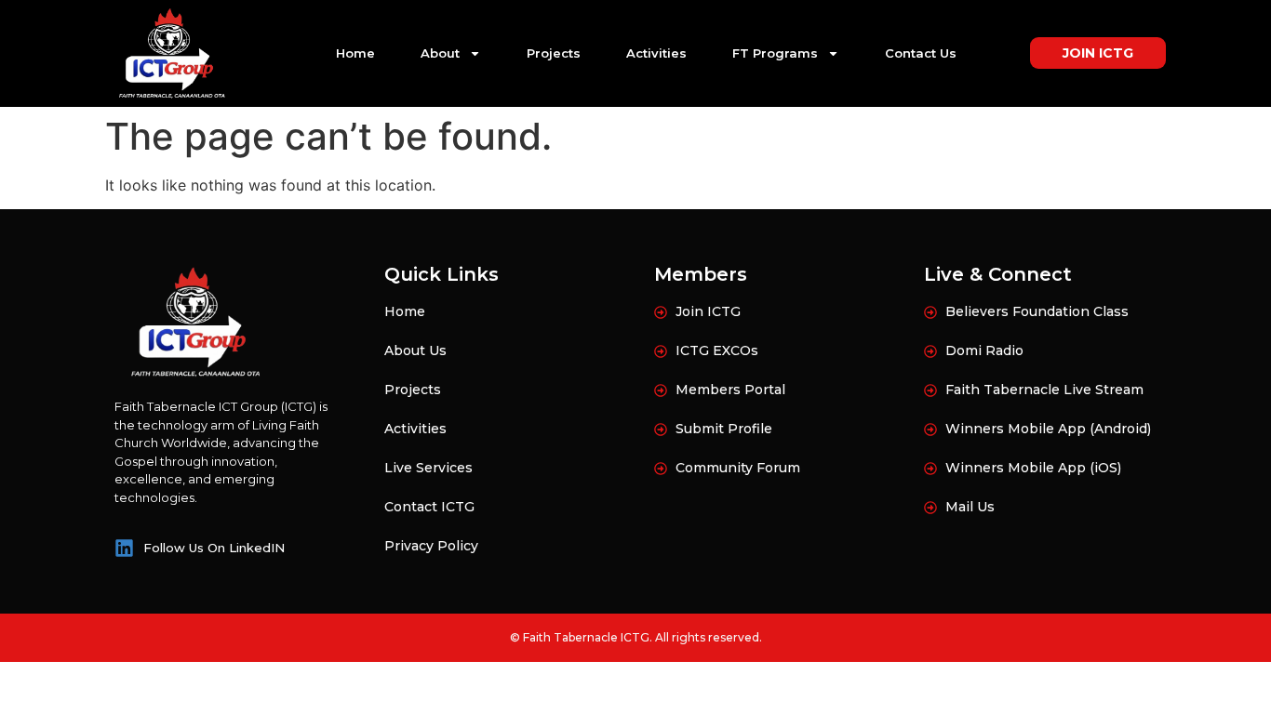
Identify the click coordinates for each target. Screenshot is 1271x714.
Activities (656, 53)
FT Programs (775, 53)
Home (355, 53)
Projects (554, 53)
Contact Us (921, 53)
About (440, 53)
